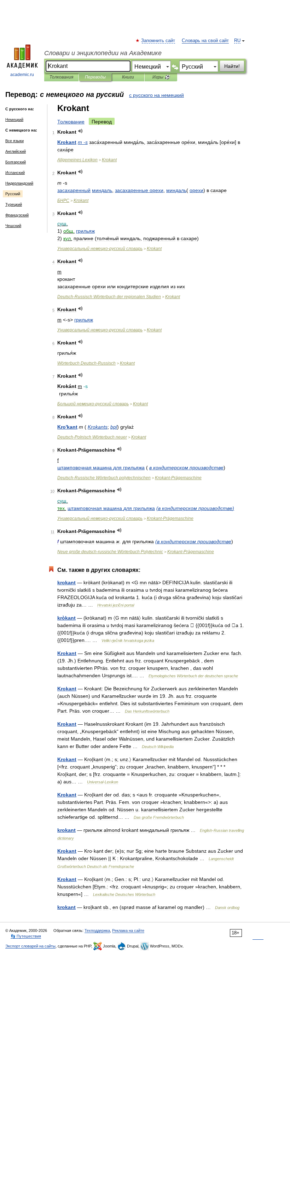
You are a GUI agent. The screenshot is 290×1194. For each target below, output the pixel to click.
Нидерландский (19, 183)
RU (237, 40)
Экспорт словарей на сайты (30, 946)
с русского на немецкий (156, 95)
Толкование (71, 121)
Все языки (14, 141)
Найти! (232, 66)
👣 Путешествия (26, 936)
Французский (17, 215)
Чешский (13, 226)
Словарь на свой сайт (205, 40)
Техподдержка (97, 930)
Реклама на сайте (128, 930)
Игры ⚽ (161, 77)
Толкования (61, 77)
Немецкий (14, 119)
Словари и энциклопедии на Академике (103, 53)
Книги (128, 77)
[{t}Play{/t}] (80, 131)
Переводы (95, 77)
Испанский (15, 172)
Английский (15, 151)
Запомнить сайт (158, 40)
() (195, 508)
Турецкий (13, 204)
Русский (12, 194)
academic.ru (22, 74)
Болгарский (15, 162)
